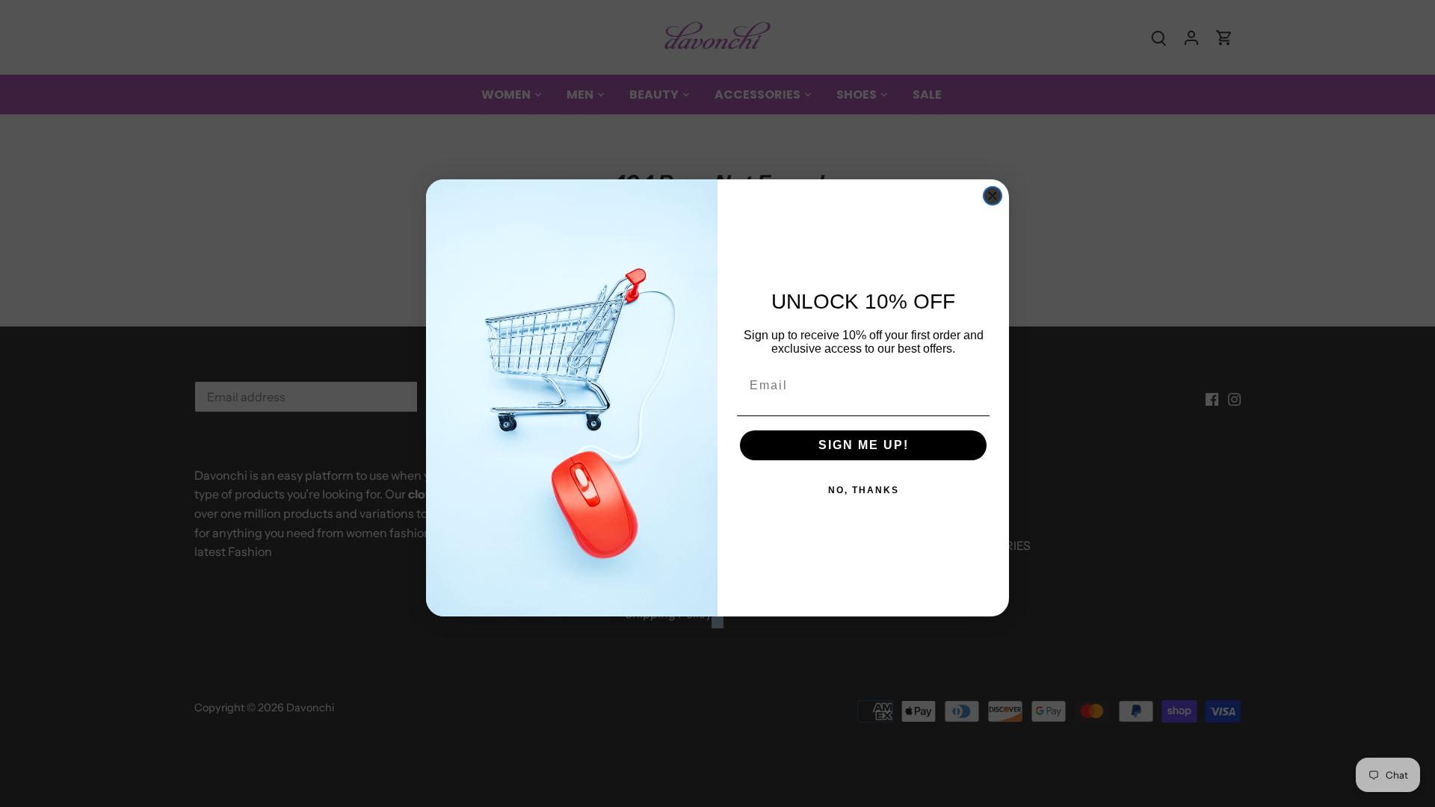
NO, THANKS (863, 490)
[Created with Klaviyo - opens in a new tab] (717, 622)
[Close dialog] (993, 196)
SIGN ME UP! (863, 445)
